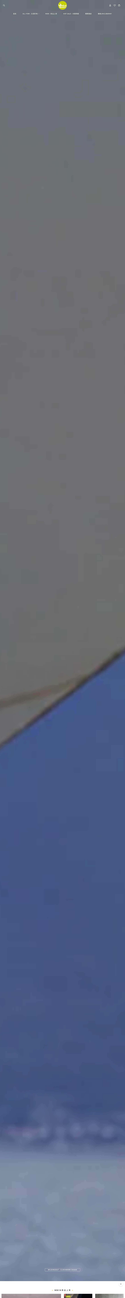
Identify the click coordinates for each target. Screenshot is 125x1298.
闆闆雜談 (88, 14)
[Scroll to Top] (121, 1287)
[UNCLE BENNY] (62, 5)
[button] (119, 5)
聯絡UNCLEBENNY (105, 14)
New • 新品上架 (51, 14)
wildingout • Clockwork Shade (62, 1270)
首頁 (14, 14)
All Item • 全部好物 (30, 14)
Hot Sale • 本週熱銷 (71, 14)
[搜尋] (4, 5)
